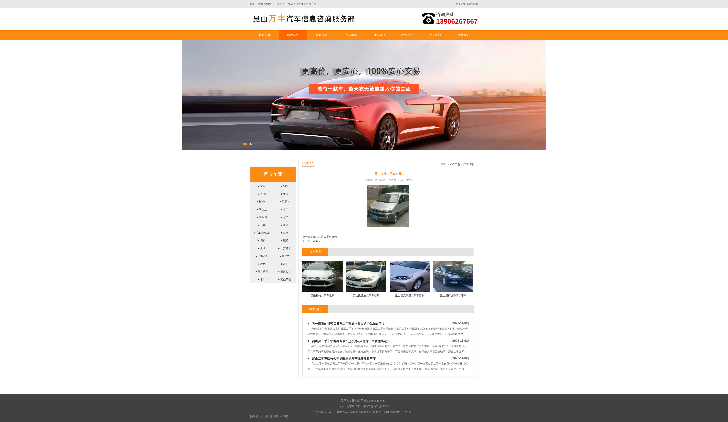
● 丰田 (262, 279)
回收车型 (293, 35)
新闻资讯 (321, 35)
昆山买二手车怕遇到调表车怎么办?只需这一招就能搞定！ (351, 341)
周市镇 (284, 416)
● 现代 (262, 263)
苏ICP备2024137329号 (397, 411)
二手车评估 (378, 35)
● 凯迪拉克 (284, 271)
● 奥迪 (284, 193)
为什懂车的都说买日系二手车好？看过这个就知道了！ (348, 323)
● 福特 (284, 240)
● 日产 (262, 240)
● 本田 (284, 209)
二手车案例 (350, 35)
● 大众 (262, 248)
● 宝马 (262, 186)
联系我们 (463, 35)
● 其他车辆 (284, 279)
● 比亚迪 (262, 217)
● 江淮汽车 (261, 256)
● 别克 (284, 186)
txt (457, 3)
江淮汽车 (468, 164)
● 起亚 (284, 263)
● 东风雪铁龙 (262, 232)
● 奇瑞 (284, 224)
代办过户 (406, 35)
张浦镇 (274, 416)
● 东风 (262, 224)
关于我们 (435, 35)
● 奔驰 (262, 193)
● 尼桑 (284, 217)
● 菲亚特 (284, 201)
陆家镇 (254, 416)
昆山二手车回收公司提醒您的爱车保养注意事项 (344, 358)
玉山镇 (264, 416)
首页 (443, 164)
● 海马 (284, 232)
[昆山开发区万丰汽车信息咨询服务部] (304, 19)
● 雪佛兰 (284, 256)
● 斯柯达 (262, 201)
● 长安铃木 (284, 248)
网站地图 (472, 3)
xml (463, 3)
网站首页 (264, 35)
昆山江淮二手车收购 (325, 236)
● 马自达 (262, 209)
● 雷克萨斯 (261, 271)
